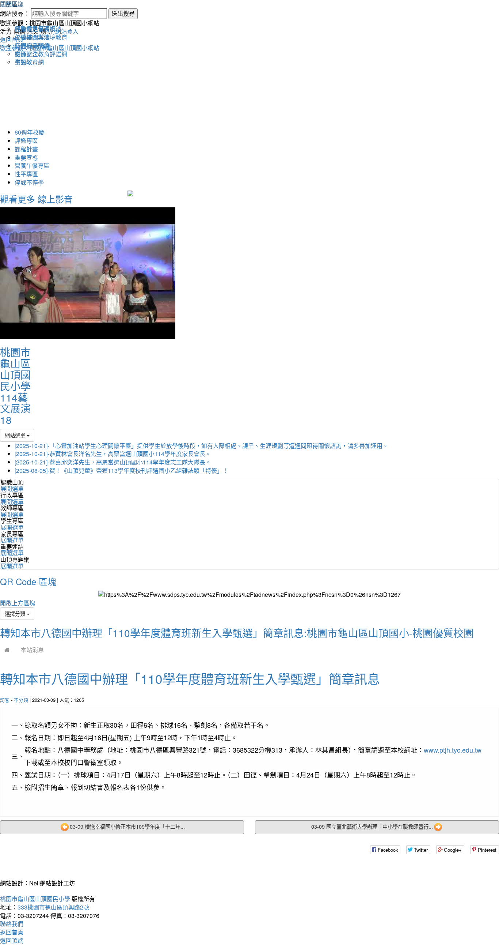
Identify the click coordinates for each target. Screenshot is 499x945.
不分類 (21, 699)
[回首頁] (7, 649)
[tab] (249, 485)
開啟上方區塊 (17, 603)
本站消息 (32, 649)
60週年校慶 (30, 132)
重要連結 (12, 546)
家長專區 (12, 534)
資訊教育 (26, 62)
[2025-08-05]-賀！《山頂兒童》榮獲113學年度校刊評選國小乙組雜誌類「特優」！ (122, 470)
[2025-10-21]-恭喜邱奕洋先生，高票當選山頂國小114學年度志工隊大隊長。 (113, 462)
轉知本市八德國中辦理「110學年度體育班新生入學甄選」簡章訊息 (190, 678)
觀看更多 (17, 198)
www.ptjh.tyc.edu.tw (452, 749)
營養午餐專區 (32, 165)
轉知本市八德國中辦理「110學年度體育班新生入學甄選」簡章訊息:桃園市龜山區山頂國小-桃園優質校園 (237, 632)
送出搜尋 (123, 13)
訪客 (4, 699)
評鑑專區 (26, 140)
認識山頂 (12, 482)
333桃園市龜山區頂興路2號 (53, 907)
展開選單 (12, 488)
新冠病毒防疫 (32, 45)
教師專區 (12, 508)
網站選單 (16, 435)
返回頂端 (11, 940)
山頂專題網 (15, 559)
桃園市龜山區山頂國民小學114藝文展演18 (15, 386)
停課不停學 (29, 182)
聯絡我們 (11, 923)
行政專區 (12, 495)
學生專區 (12, 520)
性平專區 (26, 174)
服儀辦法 (26, 54)
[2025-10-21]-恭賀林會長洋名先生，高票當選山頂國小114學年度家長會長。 (113, 453)
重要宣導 (26, 157)
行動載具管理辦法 (38, 29)
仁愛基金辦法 (32, 37)
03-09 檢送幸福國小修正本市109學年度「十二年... (127, 826)
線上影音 (55, 198)
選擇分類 (16, 613)
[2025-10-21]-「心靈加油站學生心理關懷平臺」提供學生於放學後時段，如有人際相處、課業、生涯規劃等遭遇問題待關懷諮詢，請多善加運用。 (201, 445)
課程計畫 (26, 149)
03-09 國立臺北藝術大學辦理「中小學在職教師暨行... (372, 826)
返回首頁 (11, 932)
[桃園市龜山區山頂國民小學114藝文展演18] (87, 272)
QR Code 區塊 (28, 581)
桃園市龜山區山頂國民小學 (35, 899)
